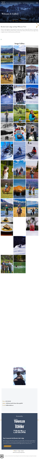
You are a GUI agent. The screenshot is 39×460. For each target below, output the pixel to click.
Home (7, 3)
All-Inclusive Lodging (13, 3)
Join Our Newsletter (7, 446)
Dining (20, 3)
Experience (32, 3)
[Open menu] (37, 3)
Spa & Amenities (26, 3)
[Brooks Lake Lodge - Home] (3, 3)
